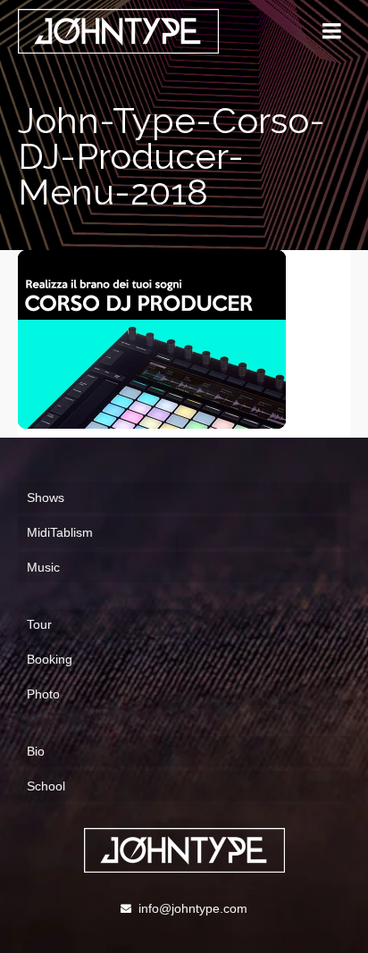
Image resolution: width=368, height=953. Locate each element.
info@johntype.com (192, 908)
